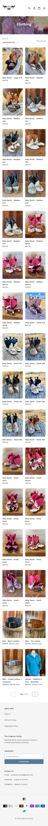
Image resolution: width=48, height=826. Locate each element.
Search (7, 714)
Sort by (5, 39)
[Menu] (44, 8)
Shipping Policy (11, 726)
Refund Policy (10, 720)
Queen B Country (27, 818)
